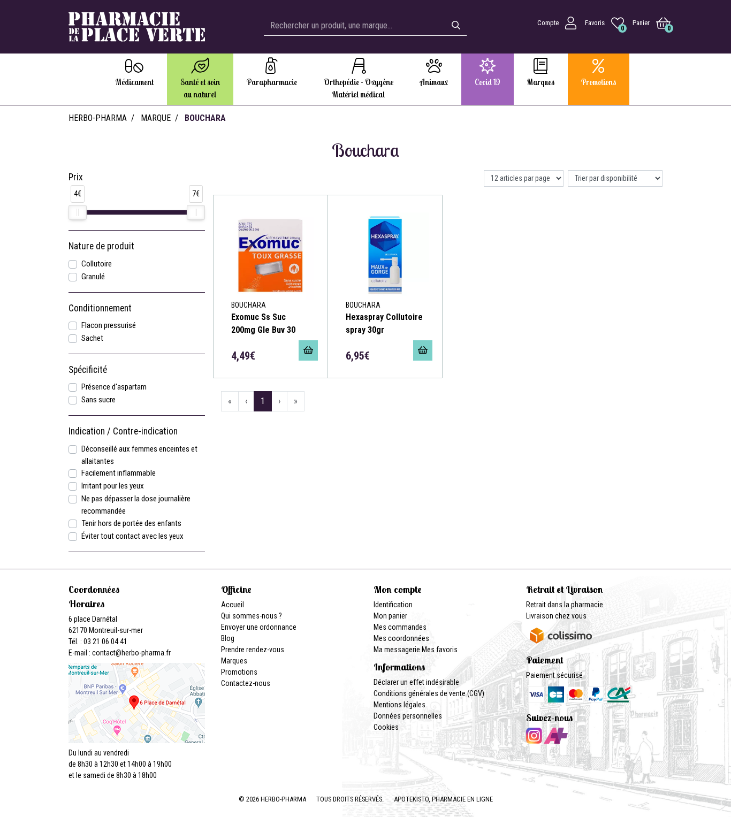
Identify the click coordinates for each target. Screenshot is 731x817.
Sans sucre (98, 399)
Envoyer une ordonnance (258, 627)
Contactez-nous (245, 683)
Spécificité (87, 369)
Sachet (92, 338)
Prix (75, 177)
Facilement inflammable (118, 473)
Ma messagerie (397, 649)
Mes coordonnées (401, 638)
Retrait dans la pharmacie (564, 604)
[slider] (77, 212)
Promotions (239, 672)
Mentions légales (399, 704)
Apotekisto (443, 799)
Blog (227, 638)
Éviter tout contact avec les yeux (132, 536)
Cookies (386, 727)
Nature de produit (101, 246)
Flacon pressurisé (108, 325)
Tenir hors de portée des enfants (131, 523)
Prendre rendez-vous (252, 649)
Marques (234, 660)
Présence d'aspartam (114, 387)
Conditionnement (100, 308)
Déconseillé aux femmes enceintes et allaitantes (139, 455)
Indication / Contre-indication (123, 431)
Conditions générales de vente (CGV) (429, 693)
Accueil (232, 604)
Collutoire (96, 264)
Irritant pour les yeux (112, 486)
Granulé (93, 276)
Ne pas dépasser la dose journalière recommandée (136, 505)
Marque (156, 118)
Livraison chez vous (556, 616)
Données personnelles (408, 716)
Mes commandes (400, 627)
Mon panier (390, 616)
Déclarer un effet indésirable (416, 682)
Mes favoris (440, 649)
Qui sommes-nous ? (251, 616)
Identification (393, 604)
